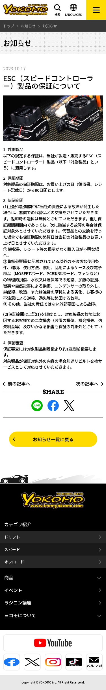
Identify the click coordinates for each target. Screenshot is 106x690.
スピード (12, 549)
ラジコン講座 (17, 602)
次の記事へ (89, 383)
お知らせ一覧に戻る (53, 439)
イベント (13, 590)
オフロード (14, 562)
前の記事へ (16, 383)
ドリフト (12, 537)
